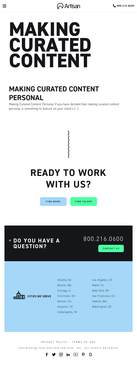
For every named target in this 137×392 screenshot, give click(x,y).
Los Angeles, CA (102, 280)
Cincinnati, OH (66, 296)
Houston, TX (65, 306)
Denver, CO (64, 301)
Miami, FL (98, 285)
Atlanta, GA (64, 280)
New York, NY (100, 290)
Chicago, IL (64, 290)
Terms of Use (84, 342)
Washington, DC (102, 306)
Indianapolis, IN (67, 312)
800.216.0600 (103, 239)
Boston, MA (64, 285)
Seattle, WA (99, 301)
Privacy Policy (54, 342)
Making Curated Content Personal (54, 93)
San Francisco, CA (103, 296)
